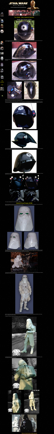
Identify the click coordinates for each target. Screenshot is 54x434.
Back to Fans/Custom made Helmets (29, 433)
